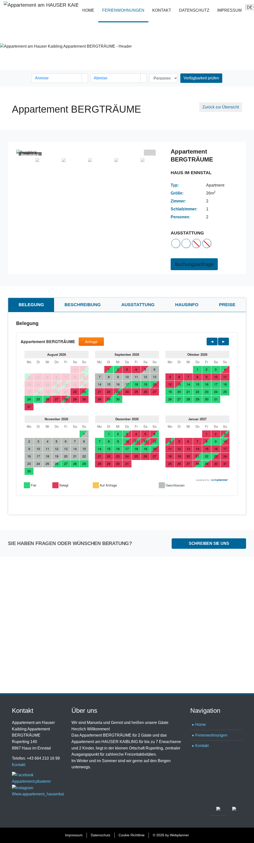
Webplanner (179, 835)
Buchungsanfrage (194, 264)
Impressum (229, 10)
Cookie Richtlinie (132, 835)
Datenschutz (194, 10)
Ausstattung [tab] (138, 304)
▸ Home (199, 724)
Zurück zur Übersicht (220, 107)
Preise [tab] (227, 304)
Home (88, 10)
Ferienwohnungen (125, 10)
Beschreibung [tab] (82, 304)
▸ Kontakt (200, 746)
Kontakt (161, 10)
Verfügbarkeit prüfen (201, 78)
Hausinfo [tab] (186, 304)
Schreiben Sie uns (209, 543)
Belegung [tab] (31, 304)
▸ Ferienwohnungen (209, 735)
